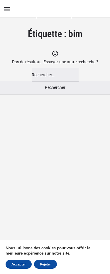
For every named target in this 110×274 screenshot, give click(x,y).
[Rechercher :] (55, 75)
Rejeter (45, 264)
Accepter (18, 264)
